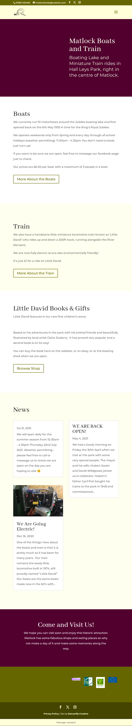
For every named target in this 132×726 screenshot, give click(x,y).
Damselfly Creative (78, 713)
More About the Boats (36, 179)
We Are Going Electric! (31, 526)
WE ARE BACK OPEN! (87, 429)
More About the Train (35, 273)
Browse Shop (28, 368)
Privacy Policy (51, 713)
